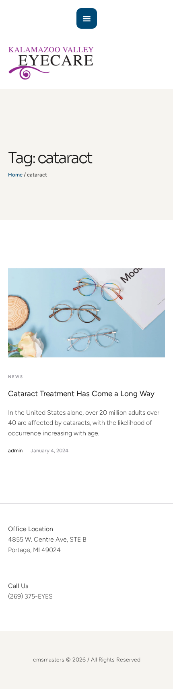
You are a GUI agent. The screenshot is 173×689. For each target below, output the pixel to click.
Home (15, 175)
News (15, 376)
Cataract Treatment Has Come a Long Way (81, 393)
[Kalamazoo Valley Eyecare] (86, 63)
